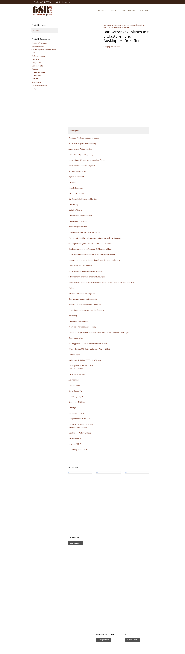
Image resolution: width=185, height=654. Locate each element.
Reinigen (35, 88)
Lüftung (34, 79)
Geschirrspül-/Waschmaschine (43, 49)
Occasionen (36, 82)
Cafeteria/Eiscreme (39, 43)
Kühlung (112, 25)
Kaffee (34, 53)
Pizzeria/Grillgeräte (39, 85)
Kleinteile (35, 59)
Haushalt (37, 75)
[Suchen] (152, 10)
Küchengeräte (37, 66)
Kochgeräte (36, 62)
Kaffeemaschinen (38, 56)
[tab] (75, 130)
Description (74, 130)
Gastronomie (121, 25)
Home (106, 25)
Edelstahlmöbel (37, 46)
